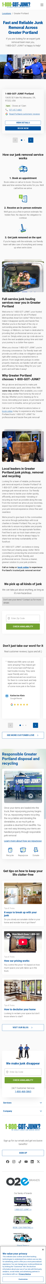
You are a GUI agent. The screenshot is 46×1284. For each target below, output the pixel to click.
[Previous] (15, 140)
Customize (23, 1279)
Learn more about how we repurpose (23, 841)
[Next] (30, 140)
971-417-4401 (15, 110)
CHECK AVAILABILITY (23, 1080)
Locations (6, 13)
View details (23, 122)
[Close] (43, 1249)
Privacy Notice (25, 1274)
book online (7, 411)
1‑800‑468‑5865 (23, 1091)
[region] (23, 1265)
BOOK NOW (23, 128)
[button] (42, 5)
